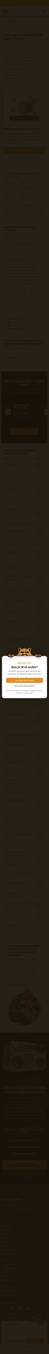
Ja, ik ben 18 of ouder (24, 680)
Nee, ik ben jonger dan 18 (24, 686)
